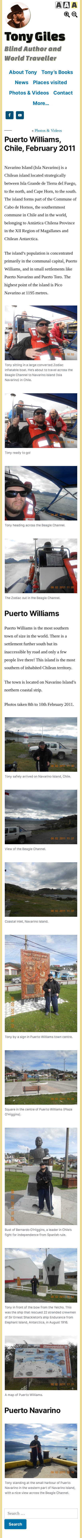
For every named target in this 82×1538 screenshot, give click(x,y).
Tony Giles (34, 36)
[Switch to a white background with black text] (58, 5)
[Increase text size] (66, 14)
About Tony (23, 72)
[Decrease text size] (74, 14)
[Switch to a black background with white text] (66, 5)
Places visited (50, 82)
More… (41, 103)
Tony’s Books (57, 72)
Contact (63, 93)
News (21, 82)
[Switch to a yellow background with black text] (74, 5)
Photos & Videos (29, 93)
